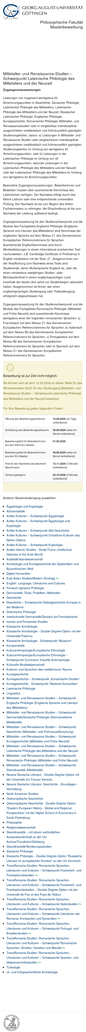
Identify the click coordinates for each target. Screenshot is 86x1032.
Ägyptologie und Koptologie (24, 506)
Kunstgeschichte (17, 674)
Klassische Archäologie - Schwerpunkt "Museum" (39, 640)
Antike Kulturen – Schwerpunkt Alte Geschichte (37, 530)
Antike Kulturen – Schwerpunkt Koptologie (34, 544)
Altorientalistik (15, 511)
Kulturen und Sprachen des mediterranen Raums (39, 669)
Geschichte (13, 597)
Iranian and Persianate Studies (27, 621)
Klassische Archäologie (21, 626)
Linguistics (13, 693)
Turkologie (13, 967)
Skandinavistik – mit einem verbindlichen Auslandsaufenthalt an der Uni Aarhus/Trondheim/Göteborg (33, 837)
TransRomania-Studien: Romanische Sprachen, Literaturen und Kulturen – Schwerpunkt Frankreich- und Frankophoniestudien (43, 870)
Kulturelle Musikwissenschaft (25, 664)
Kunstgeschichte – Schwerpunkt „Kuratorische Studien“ (43, 679)
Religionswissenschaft (20, 827)
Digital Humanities (18, 573)
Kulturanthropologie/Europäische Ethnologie (35, 650)
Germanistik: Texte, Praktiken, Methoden (33, 592)
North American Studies (22, 793)
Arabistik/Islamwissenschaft (24, 559)
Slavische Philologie (19, 851)
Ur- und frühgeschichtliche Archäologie (32, 972)
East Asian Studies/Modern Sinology (30, 578)
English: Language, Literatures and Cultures (35, 583)
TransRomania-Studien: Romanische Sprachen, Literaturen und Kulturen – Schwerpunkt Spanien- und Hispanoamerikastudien (42, 957)
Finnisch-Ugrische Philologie (25, 588)
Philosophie (14, 822)
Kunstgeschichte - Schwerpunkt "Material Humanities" (42, 683)
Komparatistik (15, 645)
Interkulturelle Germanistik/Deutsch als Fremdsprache (41, 616)
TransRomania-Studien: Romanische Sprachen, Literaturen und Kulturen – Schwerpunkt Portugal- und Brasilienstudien (42, 928)
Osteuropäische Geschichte (24, 798)
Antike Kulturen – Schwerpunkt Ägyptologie (35, 516)
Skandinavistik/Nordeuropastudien (29, 846)
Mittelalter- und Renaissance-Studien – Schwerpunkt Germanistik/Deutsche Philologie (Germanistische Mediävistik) (41, 717)
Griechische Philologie (21, 612)
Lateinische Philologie (20, 688)
